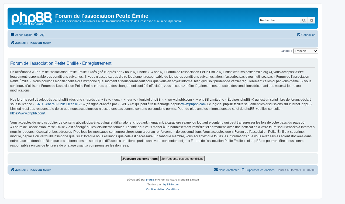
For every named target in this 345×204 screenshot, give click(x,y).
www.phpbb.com (193, 104)
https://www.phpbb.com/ (27, 113)
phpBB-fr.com (170, 184)
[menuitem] (39, 35)
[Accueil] (32, 17)
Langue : (286, 50)
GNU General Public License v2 (59, 104)
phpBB (150, 179)
